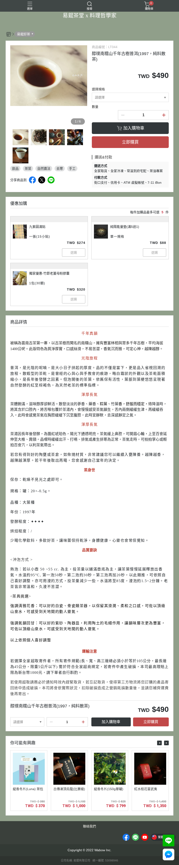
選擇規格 (98, 89)
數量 (95, 107)
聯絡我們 (89, 826)
